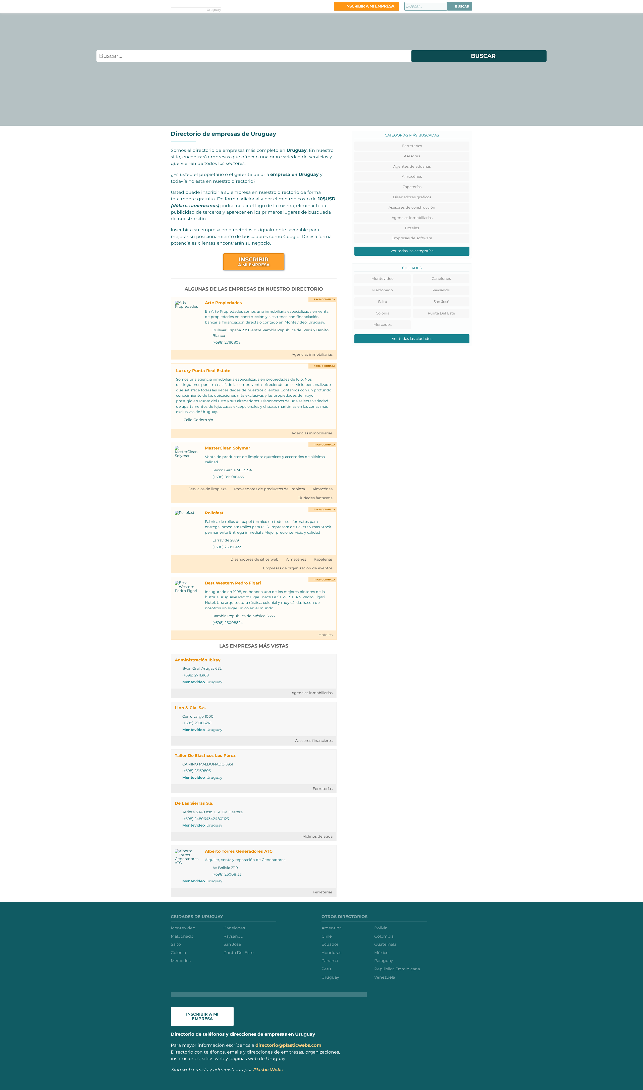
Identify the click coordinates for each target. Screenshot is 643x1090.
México (381, 952)
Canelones (441, 278)
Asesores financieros (314, 740)
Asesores (412, 156)
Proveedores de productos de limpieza (269, 489)
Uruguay (330, 977)
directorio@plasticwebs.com (288, 1045)
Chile (327, 936)
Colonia (382, 313)
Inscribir (254, 261)
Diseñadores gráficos (412, 197)
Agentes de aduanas (412, 166)
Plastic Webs (267, 1069)
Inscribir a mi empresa (369, 6)
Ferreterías (323, 788)
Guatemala (385, 944)
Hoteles (325, 634)
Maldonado (382, 290)
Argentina (332, 928)
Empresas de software (412, 238)
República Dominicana (397, 969)
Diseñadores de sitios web (255, 559)
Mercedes (382, 324)
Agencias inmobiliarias (312, 354)
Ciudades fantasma (315, 498)
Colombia (384, 936)
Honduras (331, 952)
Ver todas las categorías (412, 251)
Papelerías (323, 559)
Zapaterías (412, 187)
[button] (459, 6)
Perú (326, 969)
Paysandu (441, 290)
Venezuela (384, 977)
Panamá (330, 960)
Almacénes (322, 489)
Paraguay (383, 960)
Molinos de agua (317, 836)
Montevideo (193, 682)
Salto (382, 301)
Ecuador (330, 944)
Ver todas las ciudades (412, 338)
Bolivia (380, 928)
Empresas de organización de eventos (298, 568)
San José (441, 301)
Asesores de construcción (412, 207)
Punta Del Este (441, 313)
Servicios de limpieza (207, 489)
